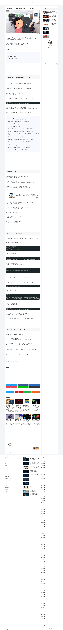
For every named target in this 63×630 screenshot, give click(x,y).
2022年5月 (43, 570)
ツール (6, 474)
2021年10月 (43, 585)
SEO (6, 465)
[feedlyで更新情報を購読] (27, 392)
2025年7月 (43, 487)
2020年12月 (43, 607)
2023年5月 (43, 544)
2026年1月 (43, 474)
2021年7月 (43, 592)
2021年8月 (43, 590)
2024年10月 (43, 507)
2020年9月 (43, 614)
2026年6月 (43, 463)
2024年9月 (43, 509)
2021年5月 (43, 596)
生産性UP (7, 487)
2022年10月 (43, 559)
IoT (5, 463)
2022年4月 (43, 572)
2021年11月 (43, 583)
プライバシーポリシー (50, 628)
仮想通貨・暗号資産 (8, 480)
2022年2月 (43, 577)
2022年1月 (43, 579)
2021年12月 (43, 581)
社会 (6, 491)
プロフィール (50, 45)
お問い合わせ (56, 628)
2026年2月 (43, 472)
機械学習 (6, 485)
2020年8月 (43, 616)
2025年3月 (43, 496)
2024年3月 (43, 522)
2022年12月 (43, 555)
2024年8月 (43, 511)
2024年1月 (43, 526)
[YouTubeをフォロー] (19, 392)
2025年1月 (43, 500)
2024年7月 (43, 513)
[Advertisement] (23, 71)
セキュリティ (7, 472)
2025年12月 (43, 476)
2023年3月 (43, 548)
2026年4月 (43, 467)
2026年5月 (43, 465)
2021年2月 (43, 603)
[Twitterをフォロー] (10, 392)
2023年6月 (43, 542)
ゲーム (6, 467)
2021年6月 (43, 594)
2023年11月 (43, 531)
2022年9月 (43, 561)
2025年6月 (43, 489)
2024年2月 (43, 524)
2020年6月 (43, 620)
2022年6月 (43, 568)
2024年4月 (43, 520)
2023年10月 (43, 533)
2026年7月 (43, 461)
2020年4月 (43, 625)
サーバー (8, 367)
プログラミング (8, 478)
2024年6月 (43, 515)
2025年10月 (43, 480)
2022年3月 (43, 574)
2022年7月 (43, 566)
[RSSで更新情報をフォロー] (36, 392)
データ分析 (7, 476)
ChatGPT (6, 461)
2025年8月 (43, 485)
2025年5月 (43, 491)
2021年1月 (43, 605)
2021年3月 (43, 601)
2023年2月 (43, 550)
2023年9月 (43, 535)
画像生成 (6, 489)
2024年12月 (43, 502)
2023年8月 (43, 537)
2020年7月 (43, 618)
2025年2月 (43, 498)
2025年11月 (43, 478)
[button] (57, 64)
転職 (6, 496)
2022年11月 (43, 557)
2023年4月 (43, 546)
